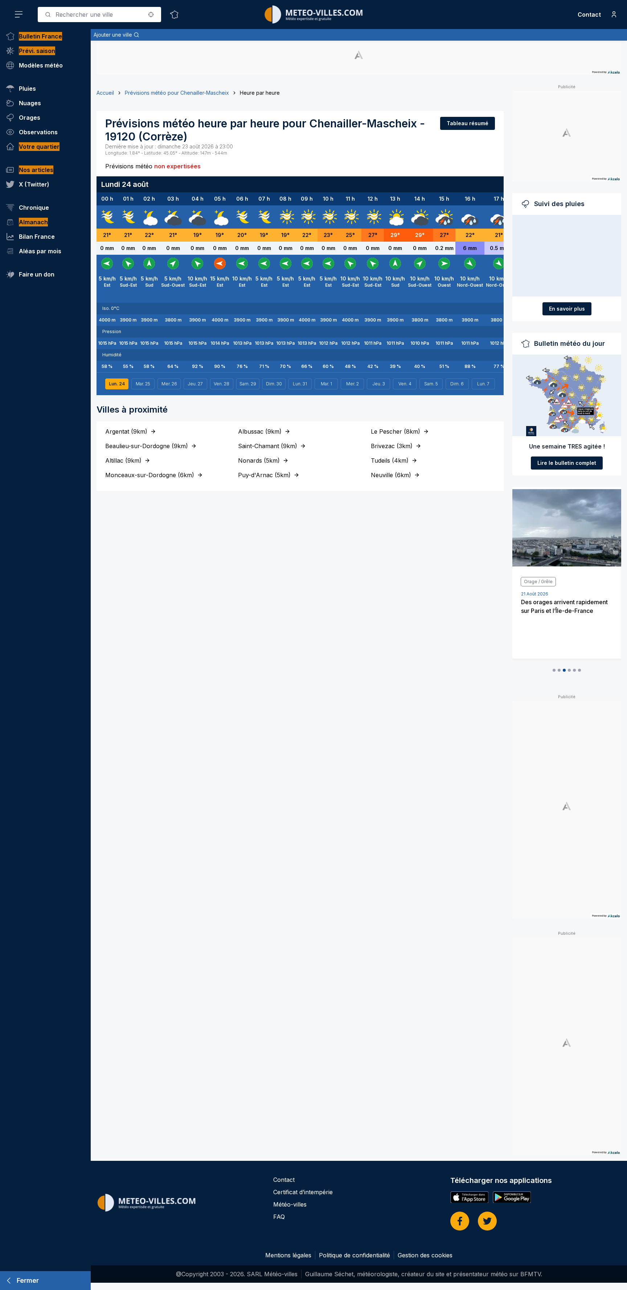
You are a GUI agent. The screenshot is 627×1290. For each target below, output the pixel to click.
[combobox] (99, 14)
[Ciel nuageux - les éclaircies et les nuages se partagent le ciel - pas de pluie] (149, 217)
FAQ (279, 1216)
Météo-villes (290, 1204)
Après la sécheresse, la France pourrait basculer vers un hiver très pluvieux (563, 610)
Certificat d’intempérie (303, 1192)
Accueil (105, 93)
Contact (589, 14)
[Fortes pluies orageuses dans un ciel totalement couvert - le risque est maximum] (470, 217)
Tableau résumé (467, 123)
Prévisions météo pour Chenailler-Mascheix (177, 93)
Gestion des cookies (425, 1255)
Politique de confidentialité (354, 1255)
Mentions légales (288, 1255)
